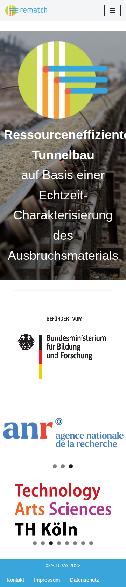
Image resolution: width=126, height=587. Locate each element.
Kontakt (15, 580)
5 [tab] (67, 543)
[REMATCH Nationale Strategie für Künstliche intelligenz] (26, 10)
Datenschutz (84, 580)
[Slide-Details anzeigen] (63, 432)
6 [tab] (75, 543)
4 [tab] (59, 543)
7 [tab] (83, 543)
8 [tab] (91, 543)
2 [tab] (63, 466)
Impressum (47, 580)
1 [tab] (55, 466)
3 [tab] (71, 466)
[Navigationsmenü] (112, 10)
